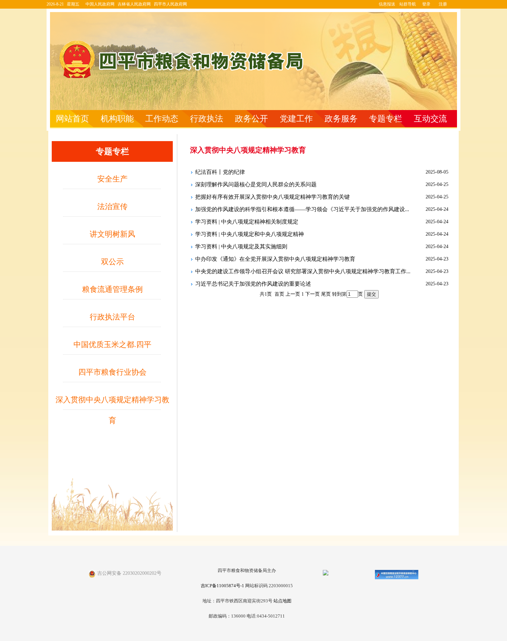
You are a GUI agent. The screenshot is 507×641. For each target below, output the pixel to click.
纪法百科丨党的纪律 (220, 172)
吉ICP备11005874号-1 (222, 585)
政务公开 (251, 118)
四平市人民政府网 (170, 4)
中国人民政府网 (100, 4)
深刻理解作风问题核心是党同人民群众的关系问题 (256, 184)
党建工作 (296, 118)
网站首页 (72, 118)
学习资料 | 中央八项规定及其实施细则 (241, 246)
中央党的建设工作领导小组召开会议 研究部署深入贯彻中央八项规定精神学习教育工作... (302, 271)
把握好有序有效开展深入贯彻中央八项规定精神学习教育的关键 (272, 197)
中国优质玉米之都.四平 (112, 344)
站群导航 (407, 4)
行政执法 (206, 118)
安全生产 (112, 179)
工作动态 (161, 118)
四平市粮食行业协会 (112, 372)
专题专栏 (385, 118)
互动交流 (430, 118)
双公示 (112, 261)
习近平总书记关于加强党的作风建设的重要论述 (253, 284)
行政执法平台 (112, 317)
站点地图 (282, 601)
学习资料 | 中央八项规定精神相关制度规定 (246, 222)
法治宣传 (112, 206)
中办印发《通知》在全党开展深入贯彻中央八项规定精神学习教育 (275, 259)
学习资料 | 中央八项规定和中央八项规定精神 (249, 234)
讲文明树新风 (112, 234)
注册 (443, 4)
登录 (426, 4)
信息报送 (387, 4)
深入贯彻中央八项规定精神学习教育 (112, 402)
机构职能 (117, 118)
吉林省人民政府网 (134, 4)
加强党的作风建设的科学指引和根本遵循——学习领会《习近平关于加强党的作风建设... (302, 209)
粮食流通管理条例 (112, 289)
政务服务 (341, 118)
